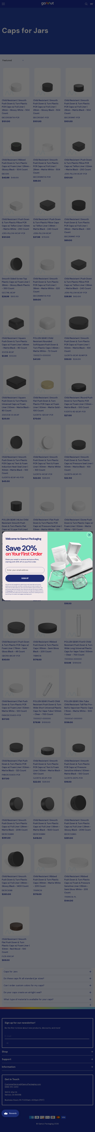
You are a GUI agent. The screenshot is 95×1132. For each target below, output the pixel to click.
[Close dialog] (89, 534)
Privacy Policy (10, 591)
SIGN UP (24, 578)
